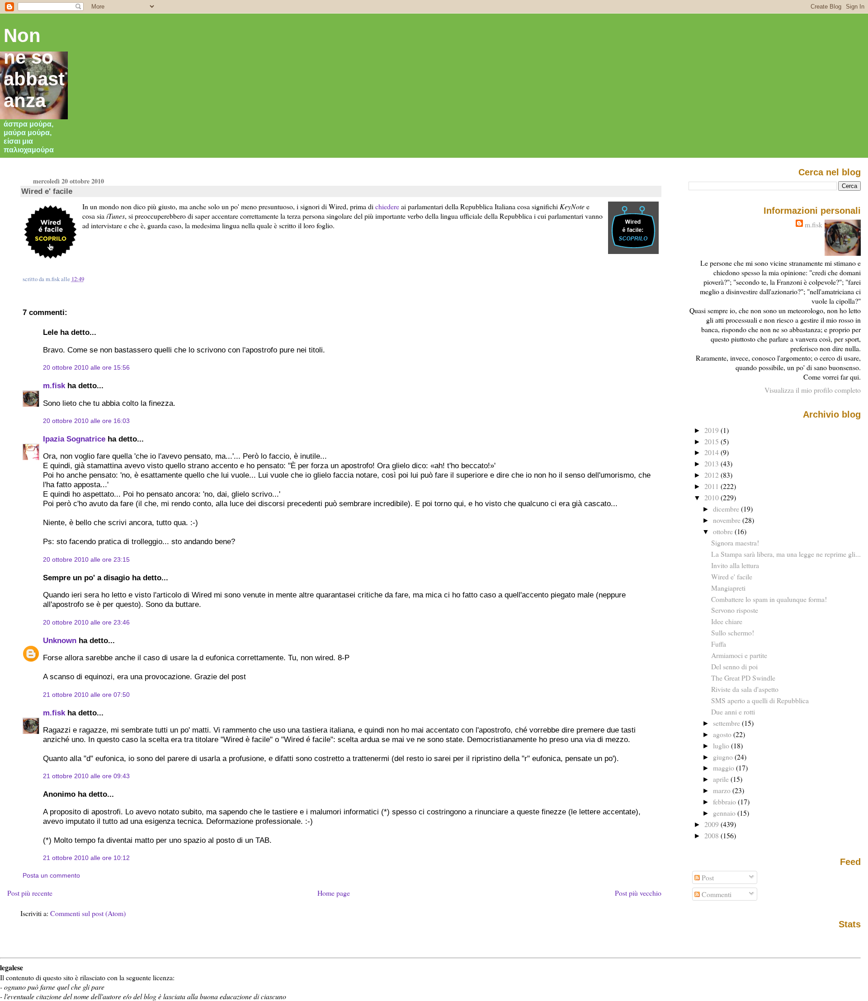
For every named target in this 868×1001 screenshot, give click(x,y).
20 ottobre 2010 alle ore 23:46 (86, 622)
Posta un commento (51, 875)
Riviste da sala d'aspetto (744, 689)
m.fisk (54, 385)
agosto (723, 734)
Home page (333, 893)
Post (707, 877)
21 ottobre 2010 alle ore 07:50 (86, 694)
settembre (727, 723)
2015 (712, 441)
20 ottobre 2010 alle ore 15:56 (86, 367)
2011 (712, 486)
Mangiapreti (728, 587)
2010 (712, 497)
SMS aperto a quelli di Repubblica (760, 700)
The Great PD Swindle (743, 677)
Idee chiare (726, 621)
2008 (712, 835)
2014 (712, 452)
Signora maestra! (735, 542)
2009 (712, 824)
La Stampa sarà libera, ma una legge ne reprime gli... (786, 554)
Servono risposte (734, 610)
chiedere (387, 206)
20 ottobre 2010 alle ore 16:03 (86, 420)
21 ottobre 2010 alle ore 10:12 (86, 857)
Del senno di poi (734, 666)
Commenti (715, 894)
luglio (722, 745)
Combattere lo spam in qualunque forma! (769, 599)
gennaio (725, 813)
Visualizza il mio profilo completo (812, 390)
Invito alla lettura (735, 565)
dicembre (727, 508)
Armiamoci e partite (739, 655)
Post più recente (29, 893)
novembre (727, 520)
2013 (712, 463)
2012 (712, 474)
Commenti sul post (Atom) (88, 913)
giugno (724, 756)
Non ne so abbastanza (34, 68)
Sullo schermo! (732, 632)
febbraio (725, 801)
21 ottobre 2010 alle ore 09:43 (86, 776)
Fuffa (718, 644)
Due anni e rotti (733, 711)
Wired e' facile (46, 191)
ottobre (724, 531)
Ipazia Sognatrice (74, 438)
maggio (724, 767)
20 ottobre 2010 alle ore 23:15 (86, 559)
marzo (722, 790)
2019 (712, 430)
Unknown (59, 640)
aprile (722, 779)
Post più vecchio (638, 893)
